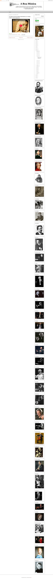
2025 (36, 41)
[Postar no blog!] (22, 34)
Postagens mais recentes (12, 37)
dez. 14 (38, 61)
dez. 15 (38, 60)
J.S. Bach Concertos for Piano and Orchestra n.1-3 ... (39, 58)
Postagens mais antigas (30, 37)
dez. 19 (38, 55)
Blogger (30, 577)
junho (37, 69)
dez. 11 (38, 63)
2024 (36, 42)
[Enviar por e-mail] (21, 34)
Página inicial (21, 37)
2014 (36, 74)
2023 (36, 43)
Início (10, 12)
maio (37, 70)
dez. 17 (38, 56)
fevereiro (38, 72)
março (37, 71)
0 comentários (18, 34)
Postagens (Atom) (22, 39)
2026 (36, 40)
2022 (36, 44)
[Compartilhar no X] (23, 34)
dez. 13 (38, 62)
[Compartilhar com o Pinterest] (24, 34)
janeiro (37, 73)
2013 (36, 75)
